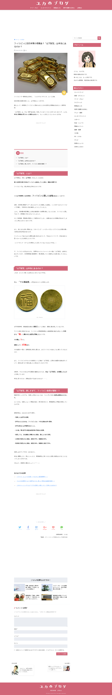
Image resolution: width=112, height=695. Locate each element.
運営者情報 (53, 690)
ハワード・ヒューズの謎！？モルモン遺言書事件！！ (32, 476)
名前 (16, 629)
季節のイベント (78, 126)
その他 (65, 534)
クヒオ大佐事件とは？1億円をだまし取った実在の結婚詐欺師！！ (36, 481)
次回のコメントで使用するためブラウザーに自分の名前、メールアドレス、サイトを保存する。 (40, 650)
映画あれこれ (57, 7)
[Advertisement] (56, 23)
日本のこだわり (78, 146)
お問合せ (79, 7)
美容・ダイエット (79, 95)
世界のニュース (78, 143)
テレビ (76, 140)
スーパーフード (78, 92)
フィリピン (49, 537)
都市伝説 (65, 537)
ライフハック (78, 102)
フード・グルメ (34, 7)
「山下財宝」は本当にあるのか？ (26, 160)
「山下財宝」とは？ (22, 157)
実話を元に (57, 537)
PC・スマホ (77, 136)
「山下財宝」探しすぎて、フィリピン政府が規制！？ (32, 164)
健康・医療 (77, 129)
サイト (16, 643)
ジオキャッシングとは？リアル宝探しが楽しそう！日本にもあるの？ (37, 485)
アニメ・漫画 (78, 112)
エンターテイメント (46, 7)
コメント (16, 616)
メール (16, 636)
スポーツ (77, 119)
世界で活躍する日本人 (69, 7)
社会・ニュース (78, 123)
